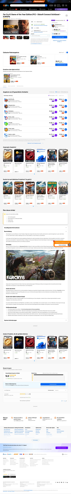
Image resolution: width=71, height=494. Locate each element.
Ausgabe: (32, 33)
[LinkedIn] (67, 482)
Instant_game (11, 128)
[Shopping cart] (66, 5)
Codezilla (10, 122)
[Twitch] (59, 482)
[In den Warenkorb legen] (66, 100)
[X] (65, 482)
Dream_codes (11, 116)
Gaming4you (10, 110)
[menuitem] (5, 9)
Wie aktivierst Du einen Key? (38, 32)
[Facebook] (56, 482)
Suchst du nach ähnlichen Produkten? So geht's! (17, 179)
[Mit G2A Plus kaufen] (56, 100)
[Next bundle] (67, 52)
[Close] (69, 1)
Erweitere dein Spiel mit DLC (11, 69)
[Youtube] (58, 482)
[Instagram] (63, 482)
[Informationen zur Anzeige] (56, 22)
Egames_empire (11, 134)
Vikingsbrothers (58, 24)
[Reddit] (61, 482)
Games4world (11, 99)
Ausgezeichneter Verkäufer (13, 100)
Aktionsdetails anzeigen (7, 447)
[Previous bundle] (65, 52)
